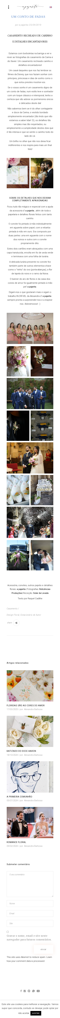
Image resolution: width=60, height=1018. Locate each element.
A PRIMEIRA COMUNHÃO (19, 797)
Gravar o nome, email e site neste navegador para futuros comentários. (29, 937)
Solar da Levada (40, 593)
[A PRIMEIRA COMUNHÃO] (30, 776)
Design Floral (13, 615)
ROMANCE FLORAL (16, 842)
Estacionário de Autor (31, 615)
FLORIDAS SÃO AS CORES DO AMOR (26, 705)
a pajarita (23, 25)
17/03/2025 (12, 709)
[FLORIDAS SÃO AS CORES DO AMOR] (30, 685)
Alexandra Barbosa (33, 709)
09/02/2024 (12, 846)
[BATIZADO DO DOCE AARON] (30, 731)
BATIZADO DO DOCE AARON (21, 751)
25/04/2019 (35, 25)
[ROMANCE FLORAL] (30, 822)
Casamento (12, 608)
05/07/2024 (12, 800)
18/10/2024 (12, 755)
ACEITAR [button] (35, 1013)
